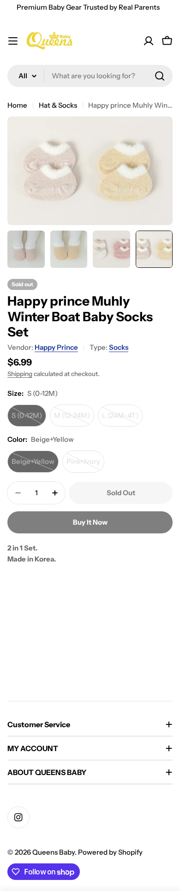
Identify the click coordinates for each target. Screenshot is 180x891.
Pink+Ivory (85, 465)
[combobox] (90, 76)
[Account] (148, 40)
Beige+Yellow (35, 465)
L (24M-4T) (122, 419)
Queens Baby (53, 852)
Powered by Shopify (110, 852)
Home (17, 105)
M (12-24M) (74, 419)
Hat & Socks (58, 105)
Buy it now (90, 522)
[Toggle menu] (12, 40)
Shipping (19, 373)
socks (118, 347)
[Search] (159, 75)
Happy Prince (56, 347)
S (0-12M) (29, 419)
